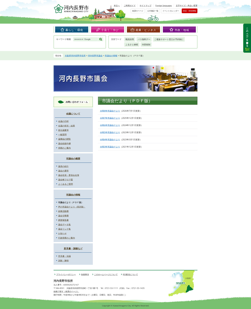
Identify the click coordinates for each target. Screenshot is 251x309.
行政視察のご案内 (66, 237)
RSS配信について (130, 274)
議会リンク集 (64, 229)
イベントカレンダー (170, 11)
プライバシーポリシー (66, 274)
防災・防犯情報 (189, 11)
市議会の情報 (111, 55)
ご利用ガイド (130, 5)
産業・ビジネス (146, 30)
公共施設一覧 (152, 11)
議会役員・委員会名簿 (68, 175)
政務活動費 (63, 211)
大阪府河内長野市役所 (75, 55)
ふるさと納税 (132, 44)
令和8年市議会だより (110, 110)
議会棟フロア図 (65, 179)
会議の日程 (63, 121)
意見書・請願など (73, 248)
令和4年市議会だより (110, 139)
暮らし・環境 (74, 30)
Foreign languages (163, 5)
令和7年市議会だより (110, 118)
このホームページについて (106, 274)
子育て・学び (110, 30)
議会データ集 (64, 224)
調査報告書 (63, 220)
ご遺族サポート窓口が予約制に (169, 39)
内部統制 (146, 44)
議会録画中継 (64, 143)
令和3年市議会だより (110, 146)
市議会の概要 (73, 158)
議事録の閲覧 (64, 139)
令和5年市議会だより (110, 132)
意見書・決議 (64, 256)
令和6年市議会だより (110, 125)
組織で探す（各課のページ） (66, 291)
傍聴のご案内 (64, 147)
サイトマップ (145, 5)
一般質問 (62, 134)
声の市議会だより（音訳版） (71, 206)
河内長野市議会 (95, 55)
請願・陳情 (63, 260)
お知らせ (62, 233)
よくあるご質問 (65, 184)
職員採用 (130, 39)
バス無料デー (144, 39)
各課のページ (137, 11)
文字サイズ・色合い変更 (186, 5)
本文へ (117, 5)
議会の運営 (63, 170)
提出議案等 (63, 130)
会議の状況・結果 (66, 125)
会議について (73, 113)
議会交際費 (63, 215)
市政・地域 (182, 30)
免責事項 (85, 274)
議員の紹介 (63, 166)
